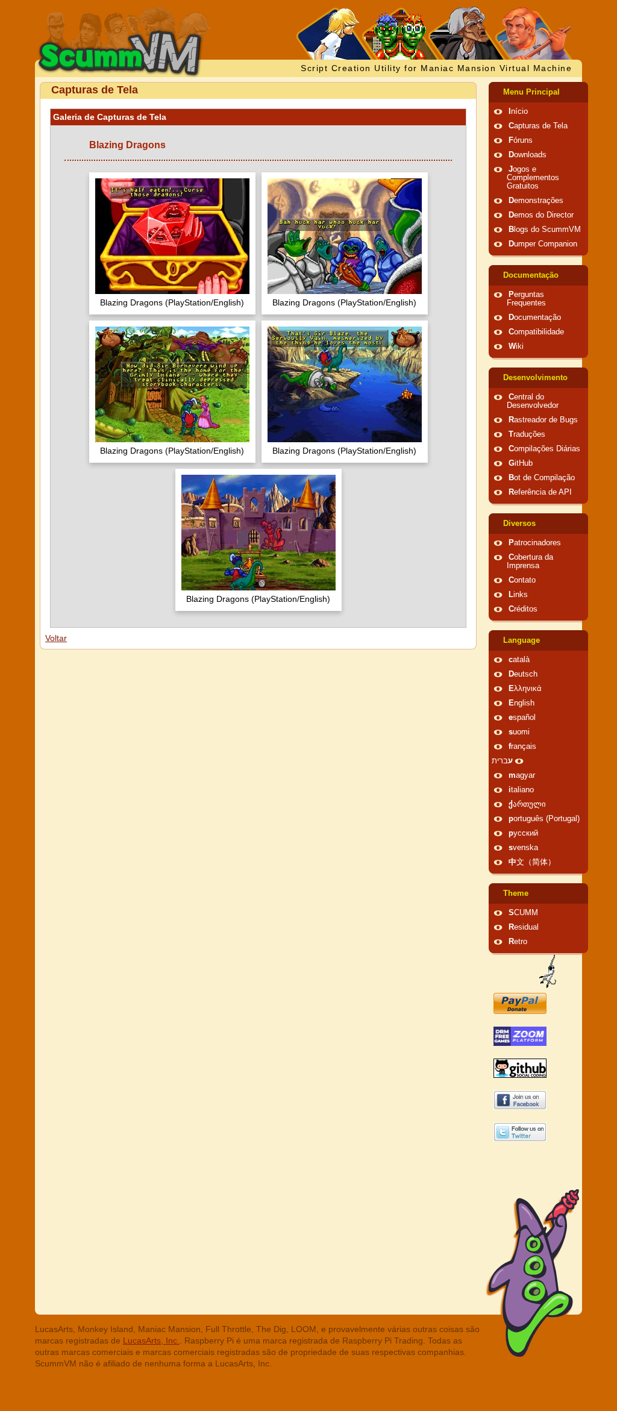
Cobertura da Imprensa (530, 561)
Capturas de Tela (538, 126)
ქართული (527, 804)
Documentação (531, 275)
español (522, 717)
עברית (502, 761)
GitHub (521, 463)
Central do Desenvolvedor (533, 401)
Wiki (516, 346)
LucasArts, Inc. (151, 1340)
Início (518, 111)
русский (523, 833)
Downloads (528, 155)
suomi (519, 732)
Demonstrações (536, 200)
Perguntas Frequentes (526, 298)
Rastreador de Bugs (543, 420)
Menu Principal (531, 92)
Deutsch (523, 674)
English (521, 703)
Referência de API (540, 492)
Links (518, 594)
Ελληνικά (525, 688)
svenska (523, 847)
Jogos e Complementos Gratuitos (533, 177)
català (519, 659)
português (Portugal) (544, 819)
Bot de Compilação (542, 478)
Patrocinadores (535, 543)
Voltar (56, 638)
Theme (515, 893)
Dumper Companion (543, 244)
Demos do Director (541, 215)
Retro (518, 941)
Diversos (519, 523)
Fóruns (521, 140)
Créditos (523, 609)
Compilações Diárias (544, 449)
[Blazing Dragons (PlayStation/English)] (172, 237)
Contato (522, 580)
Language (521, 640)
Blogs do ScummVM (545, 229)
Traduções (527, 434)
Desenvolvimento (535, 378)
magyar (522, 775)
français (522, 746)
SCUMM (523, 913)
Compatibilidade (536, 332)
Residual (524, 927)
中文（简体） (532, 862)
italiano (521, 790)
